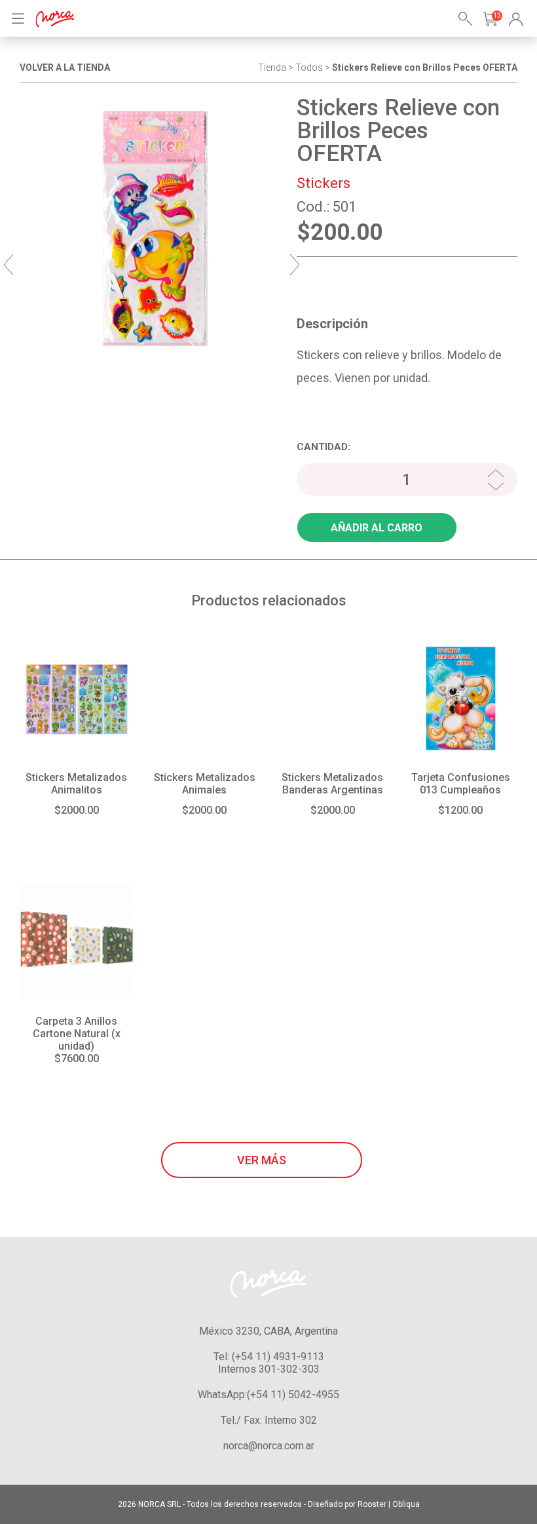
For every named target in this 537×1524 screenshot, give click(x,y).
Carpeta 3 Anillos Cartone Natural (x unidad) (76, 1033)
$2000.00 (76, 810)
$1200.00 (460, 810)
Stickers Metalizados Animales (204, 783)
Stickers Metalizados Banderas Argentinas (332, 783)
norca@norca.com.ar (268, 1445)
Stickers (323, 183)
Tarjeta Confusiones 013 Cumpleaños (460, 783)
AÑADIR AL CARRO (376, 528)
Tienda (272, 67)
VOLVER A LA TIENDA (65, 67)
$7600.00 (76, 1058)
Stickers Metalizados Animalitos (76, 783)
